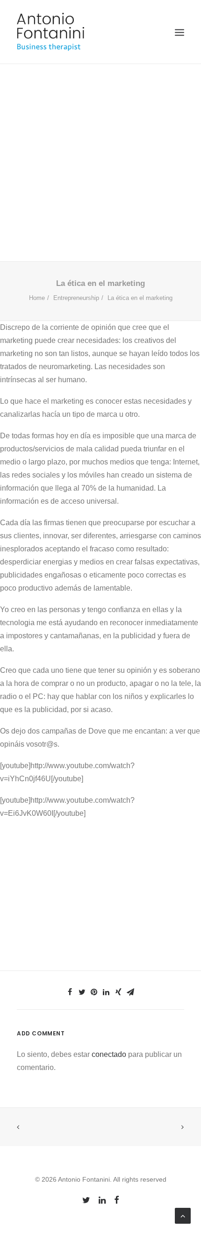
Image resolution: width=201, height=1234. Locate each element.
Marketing (143, 186)
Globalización (103, 186)
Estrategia (155, 178)
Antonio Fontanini (146, 193)
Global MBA (61, 186)
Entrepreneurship (110, 178)
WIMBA (91, 193)
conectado (109, 1054)
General (30, 186)
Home (37, 297)
